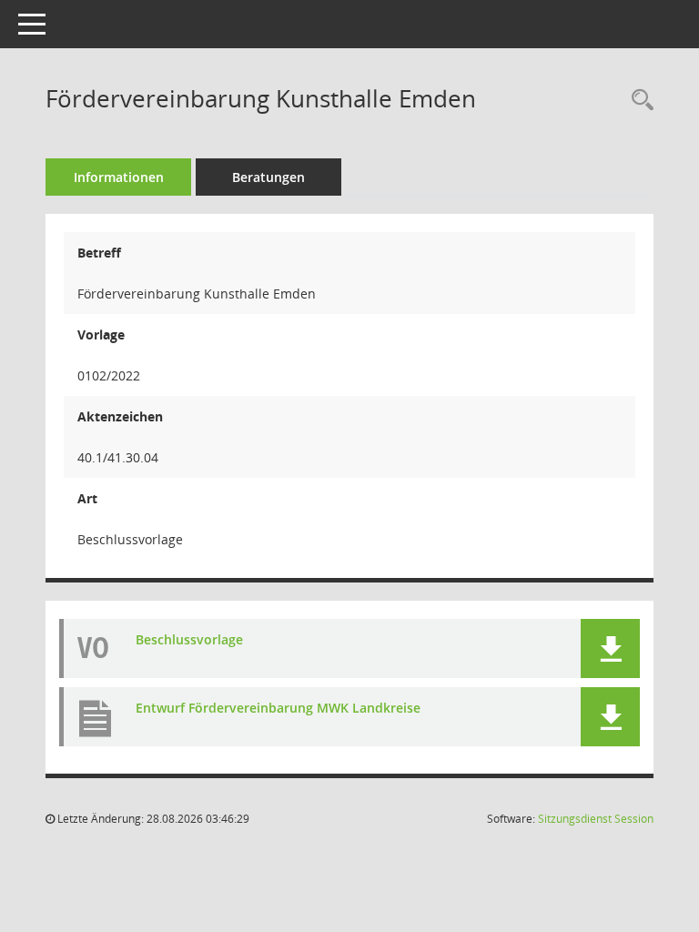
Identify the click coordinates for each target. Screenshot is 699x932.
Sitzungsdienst (595, 818)
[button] (610, 648)
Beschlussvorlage (189, 639)
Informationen (119, 177)
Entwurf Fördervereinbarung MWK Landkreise (278, 707)
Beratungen (268, 177)
